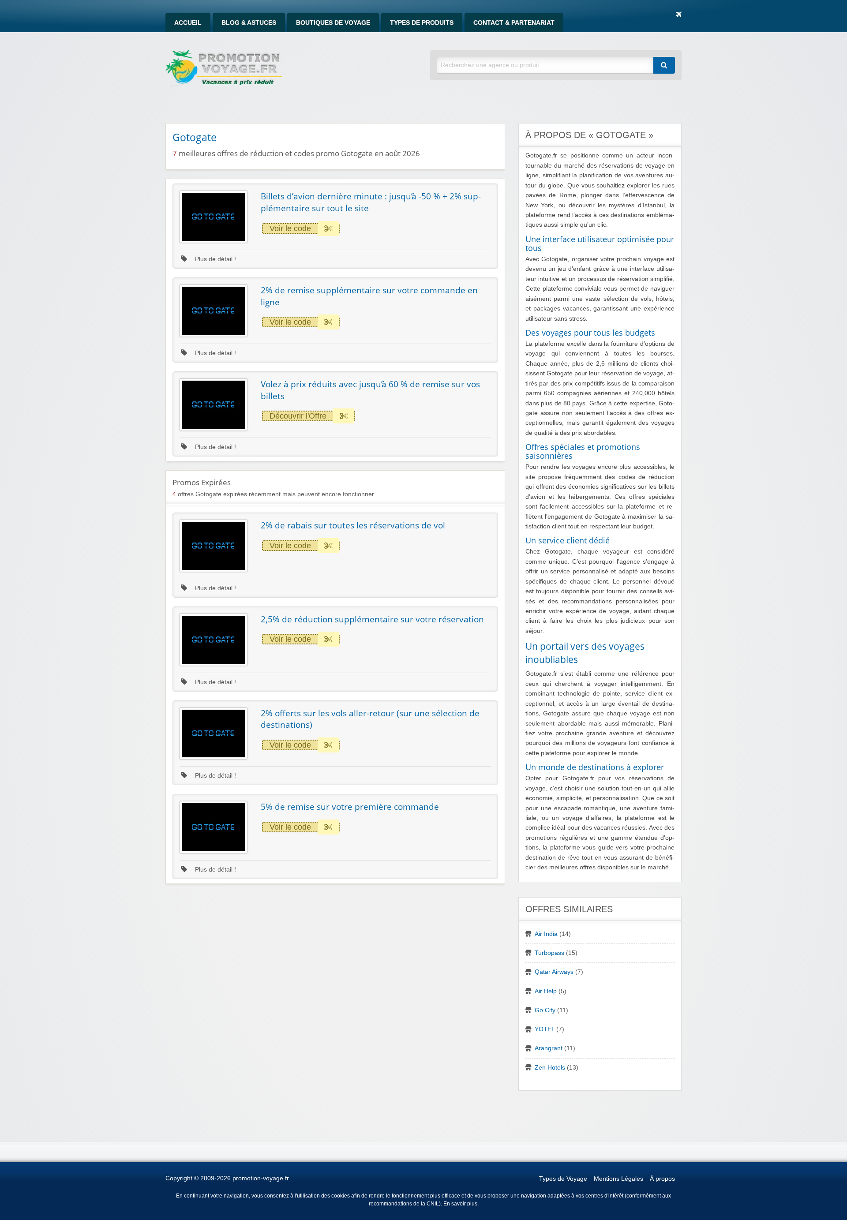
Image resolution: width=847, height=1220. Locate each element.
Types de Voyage (563, 1178)
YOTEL (545, 1029)
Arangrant (548, 1048)
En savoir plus (460, 1203)
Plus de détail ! (214, 259)
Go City (545, 1010)
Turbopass (549, 953)
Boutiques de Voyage (333, 22)
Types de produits (421, 22)
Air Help (546, 991)
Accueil (188, 22)
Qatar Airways (554, 972)
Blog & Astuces (248, 22)
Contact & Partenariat (514, 22)
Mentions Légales (618, 1178)
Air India (546, 934)
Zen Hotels (550, 1067)
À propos (662, 1178)
